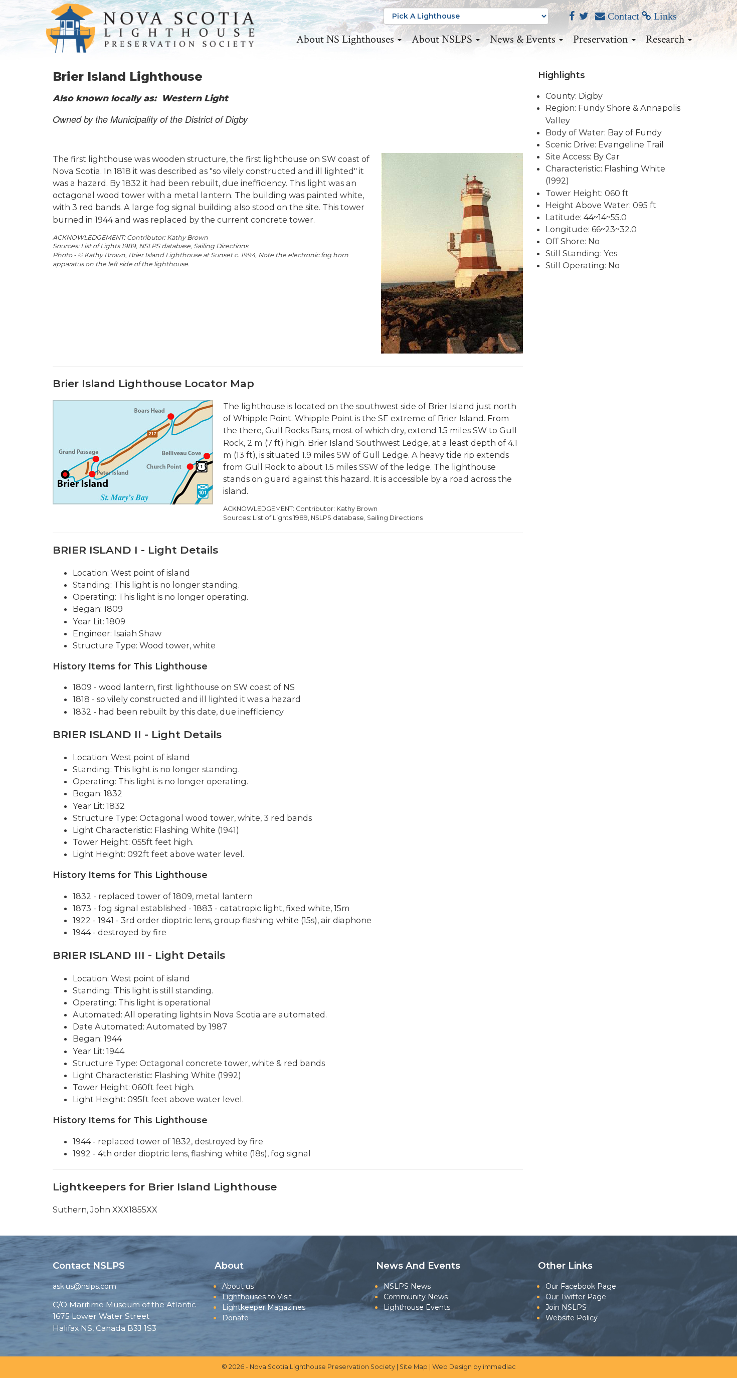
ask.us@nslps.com (84, 1286)
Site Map (414, 1366)
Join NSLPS (566, 1307)
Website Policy (571, 1317)
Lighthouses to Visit (257, 1296)
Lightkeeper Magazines (263, 1307)
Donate (235, 1317)
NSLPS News (407, 1286)
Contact (622, 16)
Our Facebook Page (580, 1286)
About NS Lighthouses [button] (346, 39)
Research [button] (666, 39)
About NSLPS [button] (443, 39)
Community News (416, 1296)
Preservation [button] (602, 39)
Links (664, 16)
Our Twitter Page (575, 1296)
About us (238, 1286)
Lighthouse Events (417, 1307)
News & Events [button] (524, 39)
